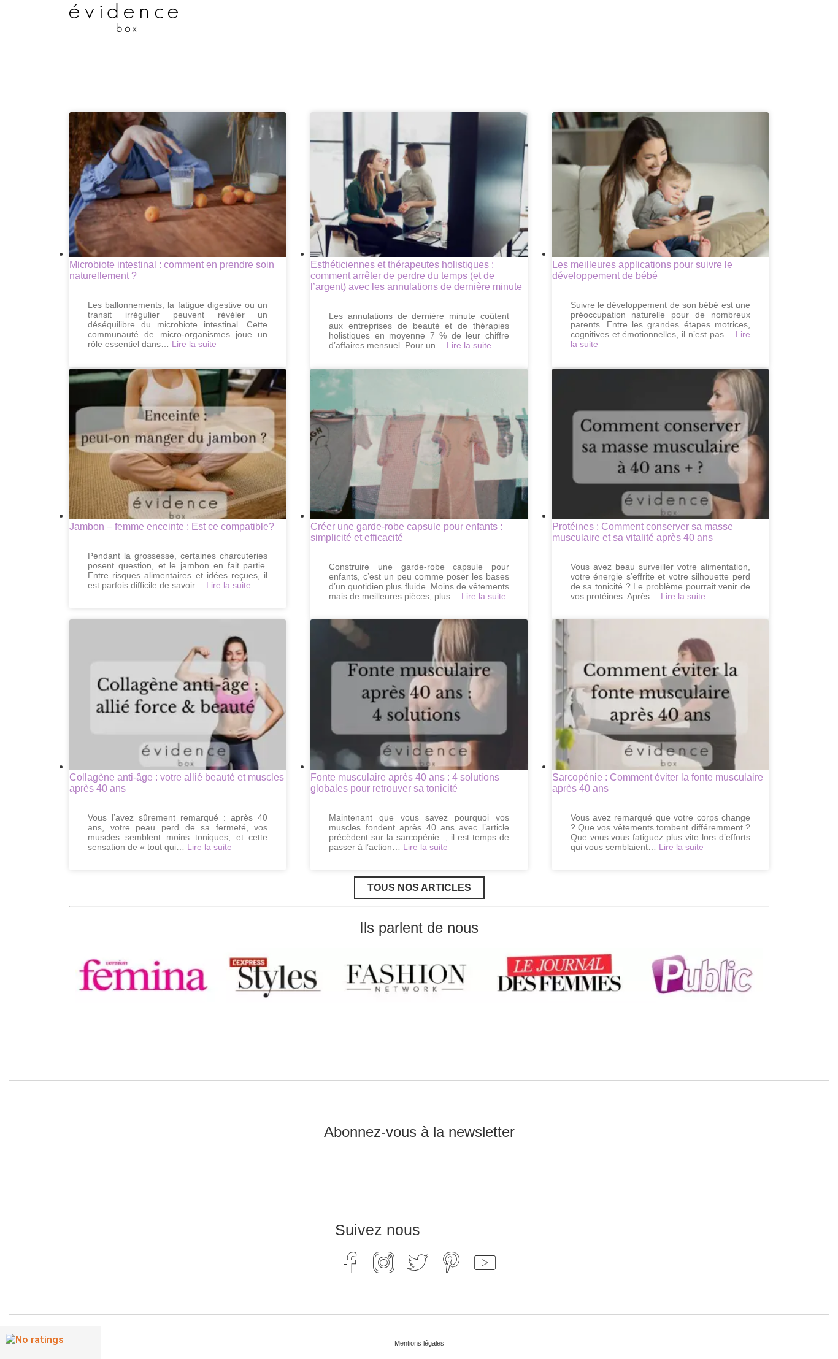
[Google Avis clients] (50, 1342)
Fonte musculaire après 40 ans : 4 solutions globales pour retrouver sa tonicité (404, 783)
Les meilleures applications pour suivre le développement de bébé (642, 270)
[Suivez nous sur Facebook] (350, 1262)
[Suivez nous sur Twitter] (417, 1262)
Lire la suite (194, 344)
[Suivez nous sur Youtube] (485, 1262)
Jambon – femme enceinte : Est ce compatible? (171, 526)
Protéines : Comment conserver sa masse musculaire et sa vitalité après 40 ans (642, 532)
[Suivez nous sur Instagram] (384, 1262)
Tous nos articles (419, 887)
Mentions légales (419, 1343)
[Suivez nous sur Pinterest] (451, 1262)
